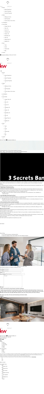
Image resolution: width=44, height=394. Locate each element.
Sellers (3, 347)
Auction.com (13, 182)
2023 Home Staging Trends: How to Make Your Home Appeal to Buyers (15, 235)
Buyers (3, 345)
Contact (3, 352)
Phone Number (3, 274)
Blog (3, 350)
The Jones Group (4, 214)
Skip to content (2, 362)
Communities (4, 344)
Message (1, 286)
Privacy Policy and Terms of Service (33, 292)
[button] (22, 363)
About (3, 349)
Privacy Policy (16, 356)
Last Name (2, 270)
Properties (4, 343)
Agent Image (34, 356)
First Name (2, 269)
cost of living (6, 181)
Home (3, 342)
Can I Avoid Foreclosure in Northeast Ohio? (10, 234)
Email (1, 272)
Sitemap (20, 356)
